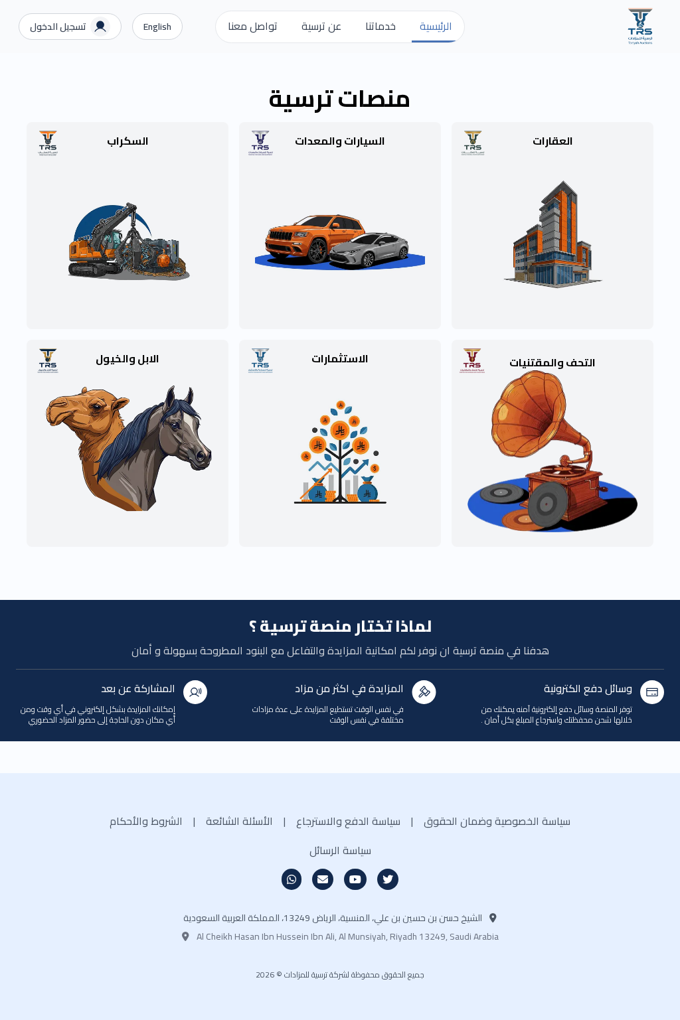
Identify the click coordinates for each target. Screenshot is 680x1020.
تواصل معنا (253, 26)
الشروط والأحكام (146, 821)
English (157, 26)
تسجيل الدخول (58, 26)
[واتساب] (291, 879)
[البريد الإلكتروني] (322, 879)
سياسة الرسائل (340, 850)
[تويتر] (387, 879)
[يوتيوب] (355, 879)
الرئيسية (436, 26)
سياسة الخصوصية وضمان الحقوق (497, 821)
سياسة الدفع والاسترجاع (348, 821)
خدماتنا (380, 26)
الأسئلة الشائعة (239, 821)
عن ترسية (321, 26)
